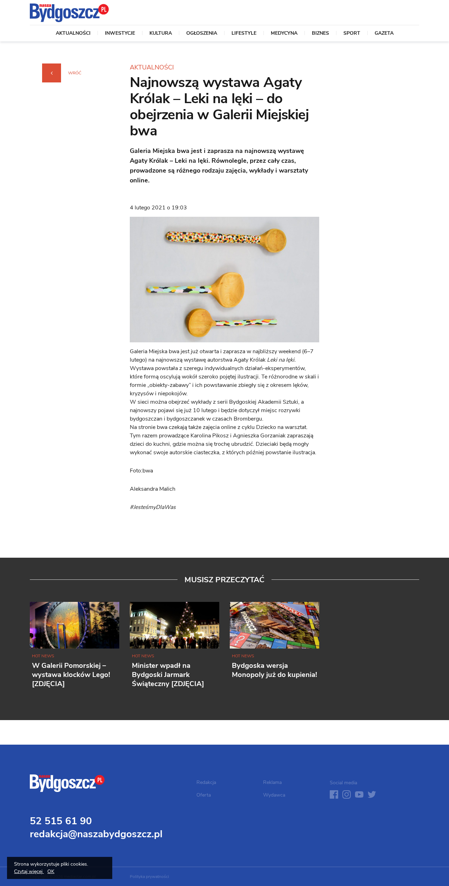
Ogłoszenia (201, 33)
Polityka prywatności (149, 876)
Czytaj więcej (29, 871)
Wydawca (274, 795)
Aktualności (73, 33)
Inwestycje (120, 33)
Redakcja (206, 782)
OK (50, 871)
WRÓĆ (74, 73)
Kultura (160, 33)
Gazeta (384, 33)
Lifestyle (244, 33)
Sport (351, 33)
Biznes (320, 33)
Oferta (203, 795)
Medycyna (284, 33)
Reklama (272, 782)
